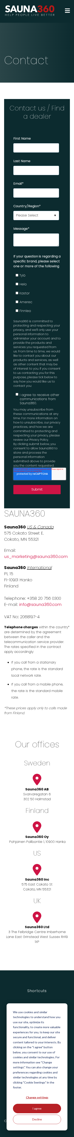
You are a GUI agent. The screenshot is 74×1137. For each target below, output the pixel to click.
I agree (37, 1108)
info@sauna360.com (40, 604)
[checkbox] (36, 293)
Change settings (37, 1097)
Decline (37, 1119)
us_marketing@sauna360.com (36, 556)
